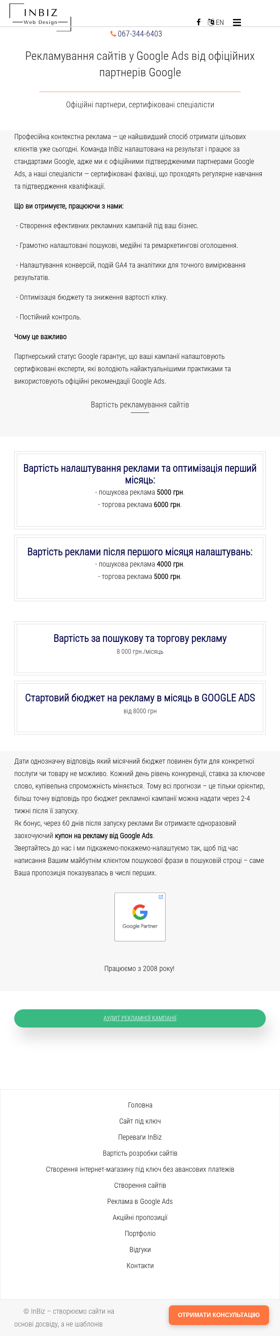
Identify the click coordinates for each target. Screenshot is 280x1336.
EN (219, 22)
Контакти (140, 1265)
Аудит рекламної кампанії (140, 1018)
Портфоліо (140, 1233)
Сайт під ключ (140, 1121)
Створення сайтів (140, 1185)
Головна (140, 1105)
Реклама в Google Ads (140, 1201)
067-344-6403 (140, 33)
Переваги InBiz (140, 1137)
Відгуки (140, 1249)
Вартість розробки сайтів (140, 1153)
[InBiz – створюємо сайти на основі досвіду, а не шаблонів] (40, 18)
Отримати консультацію (219, 1315)
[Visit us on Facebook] (199, 22)
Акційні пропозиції (140, 1217)
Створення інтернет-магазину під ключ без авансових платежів (140, 1169)
